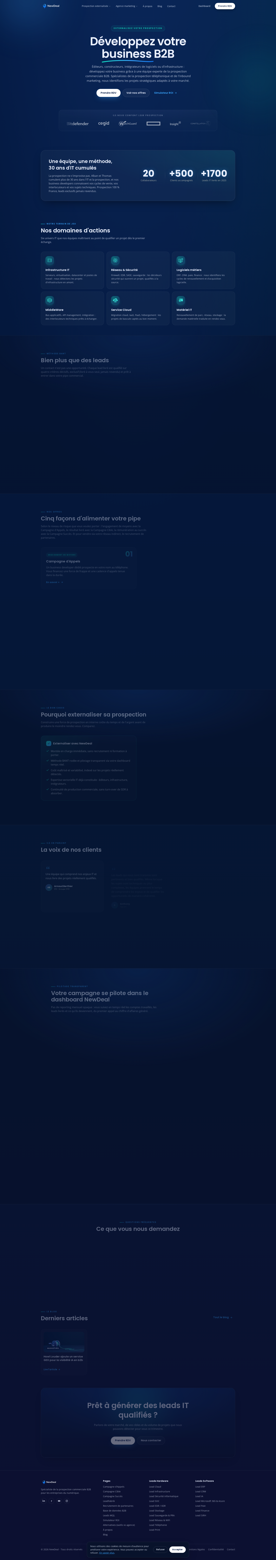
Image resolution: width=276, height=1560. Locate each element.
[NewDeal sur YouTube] (59, 1501)
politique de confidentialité (190, 414)
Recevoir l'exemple (189, 422)
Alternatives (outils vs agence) (119, 1524)
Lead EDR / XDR (53, 450)
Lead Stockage (52, 456)
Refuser (160, 1549)
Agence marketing (125, 6)
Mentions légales (196, 1549)
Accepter (177, 1549)
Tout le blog (221, 1314)
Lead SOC (50, 445)
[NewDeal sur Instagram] (67, 1501)
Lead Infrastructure (55, 434)
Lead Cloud (51, 428)
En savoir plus (106, 1552)
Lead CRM (101, 434)
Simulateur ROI (163, 93)
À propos (147, 6)
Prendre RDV (225, 6)
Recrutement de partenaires (118, 1505)
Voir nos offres (136, 93)
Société (158, 396)
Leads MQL (109, 1515)
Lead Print (50, 478)
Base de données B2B (114, 1510)
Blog (159, 6)
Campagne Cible (112, 1491)
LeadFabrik (109, 1501)
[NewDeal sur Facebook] (51, 1501)
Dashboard (204, 6)
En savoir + (53, 579)
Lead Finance (103, 456)
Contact (171, 6)
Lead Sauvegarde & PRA (58, 462)
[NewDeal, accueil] (51, 6)
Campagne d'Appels (113, 1486)
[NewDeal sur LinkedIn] (44, 1501)
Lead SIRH (101, 462)
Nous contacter (151, 1437)
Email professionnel (165, 381)
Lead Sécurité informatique (59, 439)
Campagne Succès (113, 1496)
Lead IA (100, 439)
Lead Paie (101, 450)
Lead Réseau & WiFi (55, 467)
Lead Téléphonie (54, 473)
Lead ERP (101, 428)
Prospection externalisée (95, 6)
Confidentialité (216, 1549)
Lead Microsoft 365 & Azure (111, 445)
